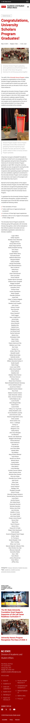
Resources (17, 719)
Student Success (22, 568)
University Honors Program (8, 571)
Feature (10, 568)
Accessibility (4, 719)
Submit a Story (21, 695)
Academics (8, 569)
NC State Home (7, 1)
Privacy (11, 719)
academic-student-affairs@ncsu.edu (11, 671)
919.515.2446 (5, 675)
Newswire (15, 568)
